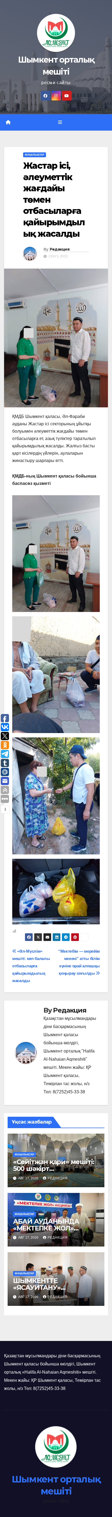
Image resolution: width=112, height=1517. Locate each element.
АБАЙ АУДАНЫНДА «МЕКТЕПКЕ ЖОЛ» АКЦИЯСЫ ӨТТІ (46, 1228)
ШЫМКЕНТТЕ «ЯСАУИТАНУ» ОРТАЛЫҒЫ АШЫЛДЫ (51, 1287)
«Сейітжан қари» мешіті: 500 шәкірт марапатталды (53, 1168)
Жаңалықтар (34, 154)
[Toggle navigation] (60, 122)
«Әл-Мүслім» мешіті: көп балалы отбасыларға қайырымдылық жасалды (31, 966)
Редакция (59, 249)
